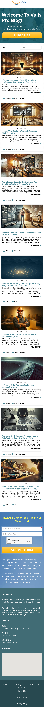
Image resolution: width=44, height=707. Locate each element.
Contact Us (22, 691)
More (5, 48)
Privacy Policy (22, 703)
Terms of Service (22, 697)
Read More (35, 93)
